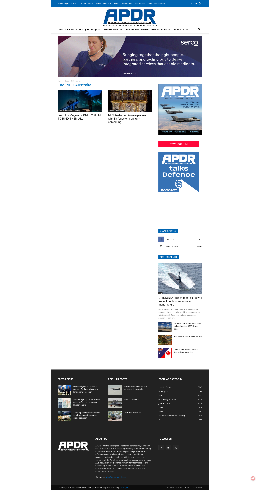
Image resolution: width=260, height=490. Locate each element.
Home (83, 3)
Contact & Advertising (156, 3)
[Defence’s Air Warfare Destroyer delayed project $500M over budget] (165, 327)
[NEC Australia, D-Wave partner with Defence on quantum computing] (130, 101)
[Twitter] (200, 3)
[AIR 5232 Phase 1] (115, 403)
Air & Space (71, 29)
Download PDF (179, 144)
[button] (199, 30)
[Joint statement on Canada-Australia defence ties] (165, 353)
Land (60, 29)
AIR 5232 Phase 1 (131, 399)
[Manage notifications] (253, 478)
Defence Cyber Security (116, 111)
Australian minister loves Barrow (188, 336)
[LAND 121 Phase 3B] (115, 416)
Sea (81, 29)
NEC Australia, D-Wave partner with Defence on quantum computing (127, 119)
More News (180, 29)
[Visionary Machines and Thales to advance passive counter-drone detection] (64, 416)
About (90, 3)
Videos (116, 3)
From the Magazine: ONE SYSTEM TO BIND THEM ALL (79, 117)
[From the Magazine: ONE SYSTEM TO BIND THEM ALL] (80, 101)
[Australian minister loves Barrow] (165, 340)
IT (121, 29)
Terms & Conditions (174, 487)
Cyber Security (110, 29)
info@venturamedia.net (116, 477)
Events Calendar (102, 3)
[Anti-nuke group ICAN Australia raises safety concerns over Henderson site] (64, 403)
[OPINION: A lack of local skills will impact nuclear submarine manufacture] (180, 278)
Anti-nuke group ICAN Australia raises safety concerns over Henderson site (86, 402)
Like (200, 239)
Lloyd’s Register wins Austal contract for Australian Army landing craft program (85, 389)
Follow (199, 246)
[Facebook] (191, 3)
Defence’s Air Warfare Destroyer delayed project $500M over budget (188, 326)
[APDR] (130, 16)
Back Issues (127, 3)
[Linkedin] (196, 3)
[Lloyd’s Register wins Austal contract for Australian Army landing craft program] (64, 390)
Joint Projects (92, 29)
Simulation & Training (137, 29)
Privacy (187, 487)
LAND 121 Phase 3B (132, 412)
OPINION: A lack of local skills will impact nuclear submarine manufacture (180, 301)
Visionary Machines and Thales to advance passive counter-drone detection (86, 415)
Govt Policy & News (161, 29)
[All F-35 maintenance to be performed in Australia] (115, 390)
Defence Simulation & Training (69, 111)
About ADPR (197, 487)
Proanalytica (124, 487)
